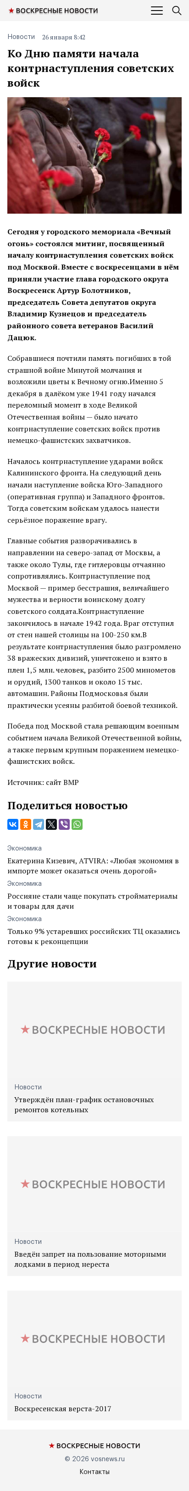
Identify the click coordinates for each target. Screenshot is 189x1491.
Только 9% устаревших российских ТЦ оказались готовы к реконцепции (93, 936)
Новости (21, 37)
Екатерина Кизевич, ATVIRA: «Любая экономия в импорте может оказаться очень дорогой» (93, 866)
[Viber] (64, 824)
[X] (51, 824)
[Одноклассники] (25, 824)
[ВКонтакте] (12, 824)
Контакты (94, 1472)
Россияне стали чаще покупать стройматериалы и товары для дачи (92, 901)
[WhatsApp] (77, 824)
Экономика (24, 848)
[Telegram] (38, 824)
